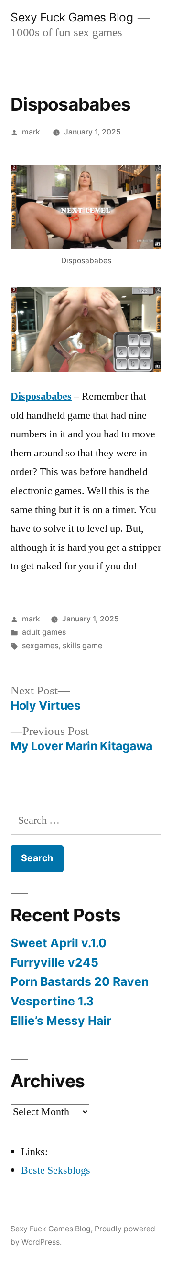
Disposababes (41, 396)
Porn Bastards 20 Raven (80, 981)
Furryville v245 (54, 962)
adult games (44, 632)
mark (31, 131)
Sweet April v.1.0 (59, 943)
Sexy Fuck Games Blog (72, 17)
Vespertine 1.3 (52, 1001)
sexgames (40, 645)
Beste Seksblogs (55, 1170)
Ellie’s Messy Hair (61, 1020)
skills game (82, 645)
